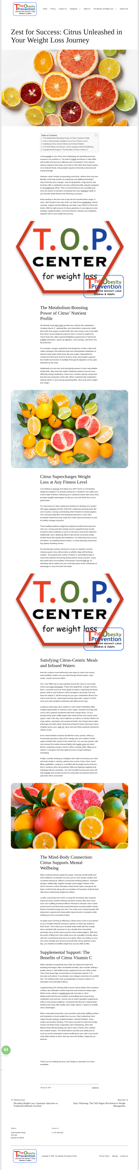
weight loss (49, 188)
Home (45, 9)
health (73, 159)
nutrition (43, 340)
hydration (84, 191)
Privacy (53, 9)
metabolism (86, 202)
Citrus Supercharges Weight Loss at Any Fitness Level (65, 141)
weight (48, 156)
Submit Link (124, 9)
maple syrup (81, 744)
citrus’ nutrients (50, 509)
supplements (64, 993)
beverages (58, 687)
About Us (87, 9)
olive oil (61, 727)
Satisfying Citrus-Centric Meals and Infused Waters (63, 144)
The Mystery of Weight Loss (103, 9)
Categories (73, 9)
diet (87, 208)
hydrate (47, 773)
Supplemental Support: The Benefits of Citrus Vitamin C (65, 150)
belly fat (86, 561)
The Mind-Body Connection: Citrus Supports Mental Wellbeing (68, 147)
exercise (55, 489)
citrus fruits (59, 325)
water (51, 687)
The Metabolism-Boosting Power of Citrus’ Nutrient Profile (66, 138)
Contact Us (63, 9)
